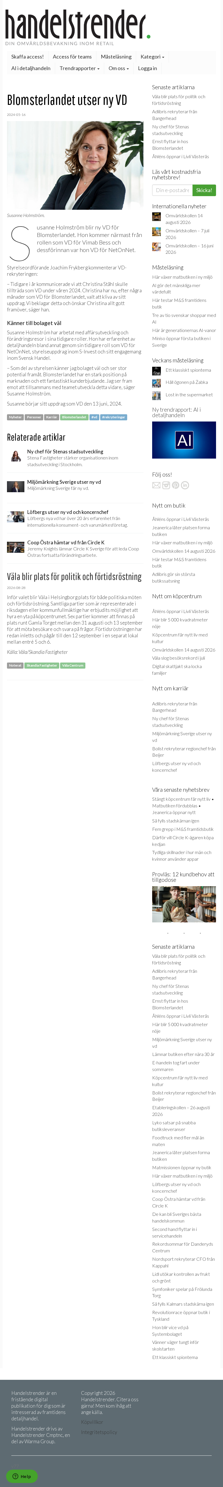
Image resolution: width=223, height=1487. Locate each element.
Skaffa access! (27, 56)
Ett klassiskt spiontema (188, 370)
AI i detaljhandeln (31, 68)
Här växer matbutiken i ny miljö (182, 277)
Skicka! (204, 190)
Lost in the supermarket (189, 394)
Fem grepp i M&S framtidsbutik (183, 829)
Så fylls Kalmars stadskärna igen (183, 1304)
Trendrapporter (78, 68)
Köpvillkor (92, 1422)
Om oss (117, 68)
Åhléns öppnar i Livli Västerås (180, 156)
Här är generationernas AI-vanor (184, 330)
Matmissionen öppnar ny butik (181, 1167)
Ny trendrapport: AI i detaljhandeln (176, 412)
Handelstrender (111, 27)
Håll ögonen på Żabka (187, 382)
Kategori (151, 56)
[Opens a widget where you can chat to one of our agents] (22, 1477)
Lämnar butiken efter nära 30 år (183, 1054)
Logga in (147, 68)
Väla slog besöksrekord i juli (178, 658)
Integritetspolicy (99, 1432)
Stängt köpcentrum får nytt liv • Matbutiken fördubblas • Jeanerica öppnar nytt (183, 805)
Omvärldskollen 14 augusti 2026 (183, 551)
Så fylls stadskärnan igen (175, 820)
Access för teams (72, 56)
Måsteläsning (116, 56)
